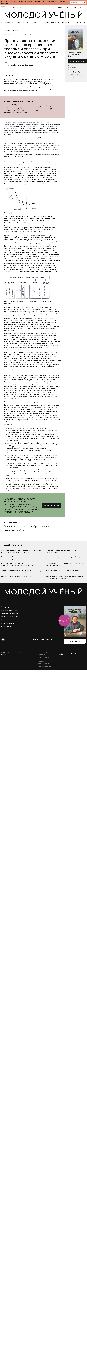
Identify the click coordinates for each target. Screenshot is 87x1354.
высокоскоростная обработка (15, 530)
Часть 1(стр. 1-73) (74, 72)
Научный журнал (7, 22)
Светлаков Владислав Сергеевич (19, 65)
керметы (25, 526)
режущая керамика (12, 526)
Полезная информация (9, 620)
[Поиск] (49, 7)
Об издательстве (7, 626)
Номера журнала (7, 607)
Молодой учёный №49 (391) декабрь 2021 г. (74, 54)
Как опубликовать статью (10, 616)
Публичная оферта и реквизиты (44, 653)
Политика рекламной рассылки (44, 667)
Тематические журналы (50, 22)
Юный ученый (67, 22)
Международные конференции (28, 22)
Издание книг (80, 22)
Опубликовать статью (78, 2)
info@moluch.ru (80, 7)
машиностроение (42, 526)
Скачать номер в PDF (77, 61)
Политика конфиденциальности (44, 662)
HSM (32, 526)
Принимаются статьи (64, 620)
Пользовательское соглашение (43, 658)
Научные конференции (9, 610)
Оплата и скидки (7, 623)
